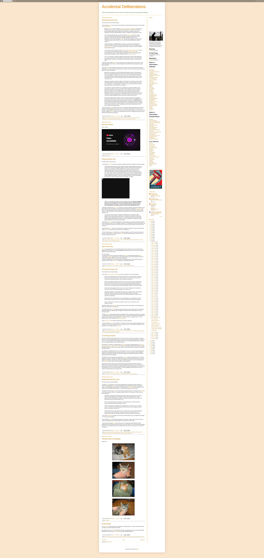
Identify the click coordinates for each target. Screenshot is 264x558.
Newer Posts (104, 539)
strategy (135, 373)
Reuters (150, 107)
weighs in (109, 256)
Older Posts (142, 539)
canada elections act (114, 117)
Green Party (151, 84)
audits (123, 50)
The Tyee (151, 109)
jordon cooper (122, 433)
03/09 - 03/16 (154, 309)
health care (123, 330)
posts (107, 384)
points (109, 25)
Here (103, 249)
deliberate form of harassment (132, 50)
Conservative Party (152, 78)
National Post (151, 97)
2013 (151, 340)
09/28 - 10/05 (154, 262)
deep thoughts (120, 536)
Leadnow (151, 86)
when (115, 531)
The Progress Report (153, 104)
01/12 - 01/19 (154, 337)
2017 (151, 235)
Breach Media (151, 70)
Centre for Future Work (153, 77)
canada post (116, 239)
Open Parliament (152, 99)
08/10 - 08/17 (154, 274)
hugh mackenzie (128, 330)
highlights (109, 415)
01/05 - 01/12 (154, 338)
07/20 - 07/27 (154, 279)
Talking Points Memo (153, 163)
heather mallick (117, 433)
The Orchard (151, 100)
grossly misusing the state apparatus (127, 28)
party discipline (131, 373)
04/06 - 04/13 (154, 303)
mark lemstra (134, 330)
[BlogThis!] (126, 116)
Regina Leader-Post (153, 133)
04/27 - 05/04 (154, 298)
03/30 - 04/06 (154, 304)
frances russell (112, 433)
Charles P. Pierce (152, 145)
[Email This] (124, 116)
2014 (151, 240)
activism (106, 330)
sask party (125, 265)
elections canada (132, 117)
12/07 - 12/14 (154, 246)
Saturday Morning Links (109, 20)
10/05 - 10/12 (154, 261)
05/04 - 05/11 (154, 296)
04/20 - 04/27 (154, 299)
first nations (118, 265)
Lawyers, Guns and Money (154, 156)
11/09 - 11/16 (154, 253)
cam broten (110, 265)
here (126, 255)
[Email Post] (121, 153)
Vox (150, 166)
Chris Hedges (151, 146)
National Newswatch (153, 94)
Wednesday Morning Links (110, 379)
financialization (127, 239)
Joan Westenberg (152, 155)
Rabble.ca (151, 106)
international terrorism (109, 46)
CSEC (122, 38)
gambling (121, 265)
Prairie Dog (151, 130)
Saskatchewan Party (153, 136)
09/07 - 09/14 (154, 267)
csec (128, 117)
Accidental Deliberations (124, 6)
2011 (151, 343)
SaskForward (151, 137)
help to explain (139, 208)
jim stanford (136, 239)
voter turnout (130, 433)
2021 (151, 229)
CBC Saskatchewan (153, 120)
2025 (151, 222)
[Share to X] (127, 116)
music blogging (107, 155)
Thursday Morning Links (110, 269)
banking (112, 239)
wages (118, 240)
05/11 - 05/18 (154, 295)
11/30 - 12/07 (154, 248)
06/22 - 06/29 (154, 285)
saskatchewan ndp (130, 265)
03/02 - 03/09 (154, 311)
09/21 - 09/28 (154, 264)
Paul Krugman (152, 159)
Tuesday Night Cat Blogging (111, 439)
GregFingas (151, 50)
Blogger (137, 549)
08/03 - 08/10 (154, 275)
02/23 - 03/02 (154, 312)
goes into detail (131, 387)
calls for (112, 309)
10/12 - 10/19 (154, 259)
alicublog (151, 143)
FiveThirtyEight (152, 152)
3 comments (117, 534)
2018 (151, 234)
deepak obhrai (116, 373)
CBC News (151, 76)
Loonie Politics (152, 89)
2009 (151, 347)
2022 (151, 227)
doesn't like (115, 260)
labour (103, 240)
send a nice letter (132, 54)
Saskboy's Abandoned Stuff (156, 212)
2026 (151, 221)
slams (115, 390)
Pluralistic (151, 160)
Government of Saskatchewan (154, 122)
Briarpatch (151, 119)
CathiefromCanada (154, 198)
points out (110, 221)
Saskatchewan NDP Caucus (154, 135)
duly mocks (116, 207)
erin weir (107, 433)
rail (111, 240)
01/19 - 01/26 (154, 335)
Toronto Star (151, 108)
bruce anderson (107, 117)
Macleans (151, 90)
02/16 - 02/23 (154, 314)
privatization (133, 536)
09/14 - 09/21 (154, 266)
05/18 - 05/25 (154, 293)
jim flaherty (126, 373)
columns (113, 265)
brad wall (106, 265)
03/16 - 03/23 (154, 307)
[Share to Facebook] (128, 116)
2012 (151, 342)
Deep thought (106, 524)
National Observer (152, 96)
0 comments (117, 153)
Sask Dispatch (152, 134)
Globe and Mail (152, 82)
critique (125, 357)
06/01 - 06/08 (154, 290)
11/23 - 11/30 (154, 250)
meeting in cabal (129, 35)
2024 (151, 224)
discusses (110, 164)
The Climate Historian (153, 147)
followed (118, 531)
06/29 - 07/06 (154, 283)
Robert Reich (151, 162)
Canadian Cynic (154, 193)
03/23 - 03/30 (154, 306)
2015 (151, 239)
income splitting (122, 373)
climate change (120, 117)
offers (110, 419)
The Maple (151, 91)
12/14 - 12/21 (154, 245)
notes (113, 232)
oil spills (106, 240)
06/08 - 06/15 (154, 288)
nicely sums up (108, 320)
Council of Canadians (153, 79)
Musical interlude (107, 124)
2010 (151, 345)
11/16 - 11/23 (154, 251)
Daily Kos (151, 148)
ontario (138, 330)
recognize (124, 344)
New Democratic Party (153, 98)
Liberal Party (151, 87)
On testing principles (108, 335)
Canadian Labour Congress (154, 75)
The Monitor (151, 92)
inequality (131, 239)
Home (124, 539)
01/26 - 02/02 (154, 333)
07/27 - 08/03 (154, 277)
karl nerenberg (140, 239)
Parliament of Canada (153, 101)
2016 (151, 237)
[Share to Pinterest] (129, 116)
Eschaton (151, 151)
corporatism (125, 117)
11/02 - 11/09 (154, 254)
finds (112, 107)
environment (138, 117)
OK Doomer (151, 158)
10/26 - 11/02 (154, 256)
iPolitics (150, 85)
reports (114, 62)
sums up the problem (106, 26)
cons (119, 239)
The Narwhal (151, 93)
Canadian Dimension (153, 74)
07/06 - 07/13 (154, 282)
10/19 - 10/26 (154, 258)
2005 (151, 353)
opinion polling (141, 330)
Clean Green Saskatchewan (154, 121)
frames (113, 385)
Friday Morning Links (109, 159)
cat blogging (107, 520)
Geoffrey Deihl (152, 153)
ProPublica (151, 161)
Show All (161, 216)
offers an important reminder (112, 274)
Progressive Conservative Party (155, 132)
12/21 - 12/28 (154, 243)
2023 (151, 226)
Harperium (111, 28)
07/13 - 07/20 (154, 280)
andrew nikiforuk (107, 239)
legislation (106, 361)
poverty (109, 240)
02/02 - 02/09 (154, 332)
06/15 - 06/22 (154, 287)
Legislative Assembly (153, 125)
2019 (151, 232)
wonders (112, 111)
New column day (107, 246)
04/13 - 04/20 (154, 301)
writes (108, 67)
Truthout (150, 165)
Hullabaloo (151, 154)
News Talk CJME (152, 128)
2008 (151, 348)
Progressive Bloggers (153, 105)
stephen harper (114, 240)
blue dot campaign (122, 318)
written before (106, 526)
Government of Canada (153, 83)
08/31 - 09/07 (154, 269)
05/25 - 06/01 (154, 291)
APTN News (151, 69)
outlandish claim (132, 51)
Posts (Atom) (109, 541)
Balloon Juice (151, 144)
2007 (151, 350)
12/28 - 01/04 (154, 242)
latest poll (119, 325)
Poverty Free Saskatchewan (154, 129)
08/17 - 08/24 (154, 272)
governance (128, 536)
